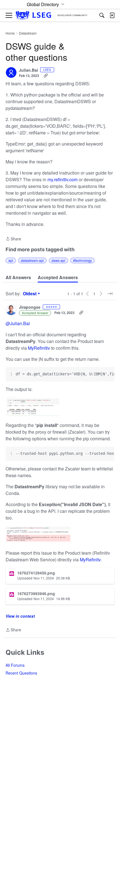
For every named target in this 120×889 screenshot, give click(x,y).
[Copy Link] (45, 75)
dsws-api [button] (58, 260)
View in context (20, 616)
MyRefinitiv (39, 348)
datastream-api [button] (32, 260)
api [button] (10, 260)
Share (13, 239)
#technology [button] (82, 260)
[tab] (18, 277)
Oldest (30, 293)
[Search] (102, 15)
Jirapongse (29, 307)
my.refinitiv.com (62, 179)
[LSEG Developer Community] (51, 15)
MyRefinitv (90, 559)
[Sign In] (112, 15)
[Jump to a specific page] (109, 293)
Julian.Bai (28, 70)
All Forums (15, 665)
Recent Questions (21, 673)
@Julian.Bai (18, 323)
